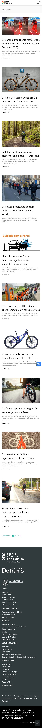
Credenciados (7, 649)
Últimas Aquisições (8, 629)
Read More (5, 58)
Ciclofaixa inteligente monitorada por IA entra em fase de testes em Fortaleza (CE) (21, 43)
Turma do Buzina (8, 677)
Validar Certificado (8, 615)
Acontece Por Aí (7, 600)
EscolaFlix (5, 669)
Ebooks (4, 632)
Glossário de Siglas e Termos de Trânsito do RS (18, 657)
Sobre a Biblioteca (8, 624)
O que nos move (7, 592)
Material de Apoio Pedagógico (13, 654)
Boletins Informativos (9, 635)
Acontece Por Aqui (8, 597)
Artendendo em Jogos (9, 672)
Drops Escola (6, 664)
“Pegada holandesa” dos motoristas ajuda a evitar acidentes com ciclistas (15, 260)
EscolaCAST (6, 667)
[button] (40, 2)
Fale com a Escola (8, 605)
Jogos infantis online (9, 674)
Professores (6, 647)
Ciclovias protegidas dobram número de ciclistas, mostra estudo (18, 210)
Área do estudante (8, 617)
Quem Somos (6, 595)
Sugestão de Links (8, 640)
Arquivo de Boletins (9, 637)
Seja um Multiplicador (10, 602)
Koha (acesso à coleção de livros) (14, 627)
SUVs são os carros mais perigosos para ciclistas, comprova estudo (16, 512)
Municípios (6, 652)
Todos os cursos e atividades (12, 612)
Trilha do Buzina (7, 679)
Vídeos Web (6, 682)
